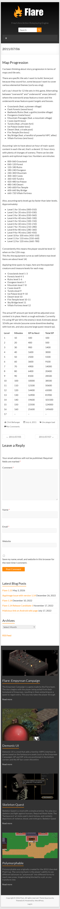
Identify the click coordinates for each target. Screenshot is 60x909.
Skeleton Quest (13, 805)
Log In (30, 904)
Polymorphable (13, 863)
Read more (7, 699)
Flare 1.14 (7, 600)
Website (6, 541)
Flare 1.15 (7, 590)
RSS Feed (6, 635)
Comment (8, 467)
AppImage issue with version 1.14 (19, 595)
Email (5, 526)
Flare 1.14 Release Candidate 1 (17, 605)
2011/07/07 (46, 436)
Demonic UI (10, 745)
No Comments (13, 426)
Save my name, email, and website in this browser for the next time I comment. (28, 561)
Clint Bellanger (13, 422)
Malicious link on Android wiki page (20, 610)
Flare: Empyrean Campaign (21, 681)
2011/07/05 (13, 436)
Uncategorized (48, 422)
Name (6, 509)
